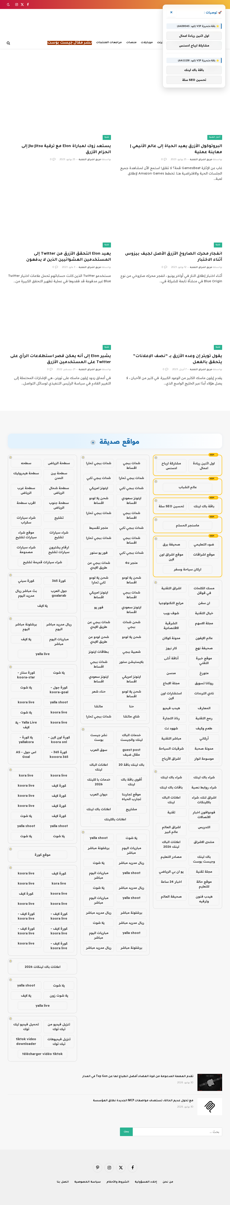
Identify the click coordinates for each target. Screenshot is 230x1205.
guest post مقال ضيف (131, 752)
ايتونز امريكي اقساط (98, 594)
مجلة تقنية (204, 872)
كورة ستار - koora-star (26, 675)
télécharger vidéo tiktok (42, 1054)
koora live (26, 702)
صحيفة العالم (171, 896)
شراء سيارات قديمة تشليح (42, 562)
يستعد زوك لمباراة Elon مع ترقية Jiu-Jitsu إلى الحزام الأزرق (66, 149)
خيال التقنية (204, 613)
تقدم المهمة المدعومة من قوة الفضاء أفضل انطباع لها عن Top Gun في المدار (137, 1076)
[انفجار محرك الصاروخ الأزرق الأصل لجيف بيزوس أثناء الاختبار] (170, 218)
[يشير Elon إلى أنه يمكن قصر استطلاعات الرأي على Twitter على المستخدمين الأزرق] (59, 321)
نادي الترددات (204, 693)
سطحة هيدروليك (26, 473)
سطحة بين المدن (59, 475)
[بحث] (9, 43)
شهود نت (171, 728)
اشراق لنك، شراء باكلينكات (204, 799)
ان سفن (204, 603)
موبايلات (147, 42)
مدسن (171, 673)
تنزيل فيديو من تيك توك (59, 1026)
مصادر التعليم (171, 857)
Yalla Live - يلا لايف (26, 724)
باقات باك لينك (171, 787)
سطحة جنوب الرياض (59, 505)
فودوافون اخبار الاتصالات (204, 814)
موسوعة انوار (204, 759)
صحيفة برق (171, 544)
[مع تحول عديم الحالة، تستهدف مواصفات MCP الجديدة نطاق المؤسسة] (209, 1106)
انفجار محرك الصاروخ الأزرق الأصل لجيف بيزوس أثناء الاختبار (173, 257)
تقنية (106, 137)
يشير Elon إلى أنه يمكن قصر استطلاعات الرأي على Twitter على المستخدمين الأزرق (60, 359)
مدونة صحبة (204, 748)
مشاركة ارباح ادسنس (171, 465)
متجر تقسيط (98, 528)
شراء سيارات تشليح (58, 534)
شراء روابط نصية (204, 787)
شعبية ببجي (131, 652)
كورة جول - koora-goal (59, 689)
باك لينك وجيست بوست (204, 859)
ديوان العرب (98, 794)
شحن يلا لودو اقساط (98, 500)
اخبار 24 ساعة (171, 882)
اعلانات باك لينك (98, 809)
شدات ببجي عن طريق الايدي (98, 565)
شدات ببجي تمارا (98, 463)
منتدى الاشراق (204, 842)
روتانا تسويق (204, 683)
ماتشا (98, 706)
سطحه (26, 463)
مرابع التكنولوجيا (171, 603)
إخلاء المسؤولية (146, 1182)
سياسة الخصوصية (87, 1182)
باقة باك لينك (204, 506)
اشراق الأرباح (171, 759)
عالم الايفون (204, 638)
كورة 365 (59, 581)
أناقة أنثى (171, 658)
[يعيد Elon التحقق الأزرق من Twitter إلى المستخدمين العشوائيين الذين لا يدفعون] (59, 218)
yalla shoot (99, 838)
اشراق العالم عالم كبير (171, 829)
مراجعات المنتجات (109, 42)
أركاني (204, 738)
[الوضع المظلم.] (9, 4)
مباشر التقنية (171, 738)
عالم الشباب (188, 487)
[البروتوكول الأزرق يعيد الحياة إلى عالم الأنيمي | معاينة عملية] (170, 111)
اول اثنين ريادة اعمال (204, 465)
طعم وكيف (204, 728)
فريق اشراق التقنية (201, 159)
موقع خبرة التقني (204, 660)
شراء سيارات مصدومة (26, 549)
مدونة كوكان (171, 638)
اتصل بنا (63, 1182)
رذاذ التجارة (171, 718)
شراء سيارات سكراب (26, 520)
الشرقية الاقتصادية (171, 625)
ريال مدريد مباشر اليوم (59, 626)
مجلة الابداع (171, 683)
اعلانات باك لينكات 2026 (42, 967)
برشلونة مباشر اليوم (26, 626)
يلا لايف (42, 606)
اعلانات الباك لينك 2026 (171, 844)
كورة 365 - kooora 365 (59, 754)
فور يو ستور (99, 553)
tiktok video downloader (26, 1041)
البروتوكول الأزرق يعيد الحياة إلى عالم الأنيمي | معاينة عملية (176, 149)
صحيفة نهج (204, 648)
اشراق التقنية (171, 588)
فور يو (98, 607)
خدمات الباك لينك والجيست (131, 737)
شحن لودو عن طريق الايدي (98, 639)
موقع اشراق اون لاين (171, 556)
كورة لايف (59, 785)
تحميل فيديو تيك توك (26, 1026)
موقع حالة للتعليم (204, 884)
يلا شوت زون (59, 995)
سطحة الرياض (59, 463)
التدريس (204, 827)
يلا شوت (131, 838)
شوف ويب (171, 613)
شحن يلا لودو (131, 637)
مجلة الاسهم (204, 623)
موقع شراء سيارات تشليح (26, 534)
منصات (131, 42)
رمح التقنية (203, 718)
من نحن (168, 1182)
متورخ (204, 673)
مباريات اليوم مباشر (131, 850)
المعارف (204, 708)
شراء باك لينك (204, 777)
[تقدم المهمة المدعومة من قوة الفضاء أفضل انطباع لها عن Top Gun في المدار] (209, 1082)
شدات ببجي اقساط (131, 465)
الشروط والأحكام (117, 1182)
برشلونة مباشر (98, 848)
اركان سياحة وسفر (187, 569)
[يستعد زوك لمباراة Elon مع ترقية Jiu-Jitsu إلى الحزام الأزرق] (59, 111)
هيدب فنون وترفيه (204, 898)
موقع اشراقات (204, 554)
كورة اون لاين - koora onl (59, 739)
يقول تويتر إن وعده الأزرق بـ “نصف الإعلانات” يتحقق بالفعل (177, 359)
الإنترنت (162, 42)
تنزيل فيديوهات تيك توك (59, 1041)
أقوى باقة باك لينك (131, 781)
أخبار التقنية (214, 137)
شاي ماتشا (131, 716)
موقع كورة (43, 855)
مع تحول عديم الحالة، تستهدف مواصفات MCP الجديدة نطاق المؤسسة (143, 1100)
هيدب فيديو (171, 708)
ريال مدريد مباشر (131, 863)
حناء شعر (99, 691)
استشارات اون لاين (171, 695)
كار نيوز (171, 648)
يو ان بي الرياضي (171, 872)
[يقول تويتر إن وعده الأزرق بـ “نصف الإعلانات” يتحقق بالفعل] (170, 321)
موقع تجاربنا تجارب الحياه (131, 796)
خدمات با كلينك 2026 (98, 781)
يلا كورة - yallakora (26, 739)
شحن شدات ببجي (131, 624)
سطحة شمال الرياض (59, 490)
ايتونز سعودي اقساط (131, 500)
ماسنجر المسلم (187, 525)
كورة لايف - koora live (59, 916)
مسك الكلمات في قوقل (204, 590)
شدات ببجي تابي (98, 478)
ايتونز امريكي (98, 488)
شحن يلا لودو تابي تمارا (98, 580)
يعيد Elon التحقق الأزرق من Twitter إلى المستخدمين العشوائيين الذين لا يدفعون (68, 257)
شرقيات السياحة (171, 748)
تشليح (59, 518)
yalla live (42, 654)
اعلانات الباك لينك (171, 799)
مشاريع (131, 809)
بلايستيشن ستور (131, 662)
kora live (26, 775)
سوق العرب (98, 750)
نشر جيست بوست (98, 737)
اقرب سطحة (26, 503)
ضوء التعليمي (204, 544)
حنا (131, 706)
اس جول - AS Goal (26, 754)
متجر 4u (131, 563)
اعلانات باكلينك (115, 819)
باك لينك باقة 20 (131, 765)
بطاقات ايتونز (98, 652)
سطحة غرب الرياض (26, 490)
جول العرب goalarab (59, 593)
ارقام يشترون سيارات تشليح (58, 549)
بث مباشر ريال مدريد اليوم (26, 593)
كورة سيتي (26, 581)
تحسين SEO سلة (171, 506)
